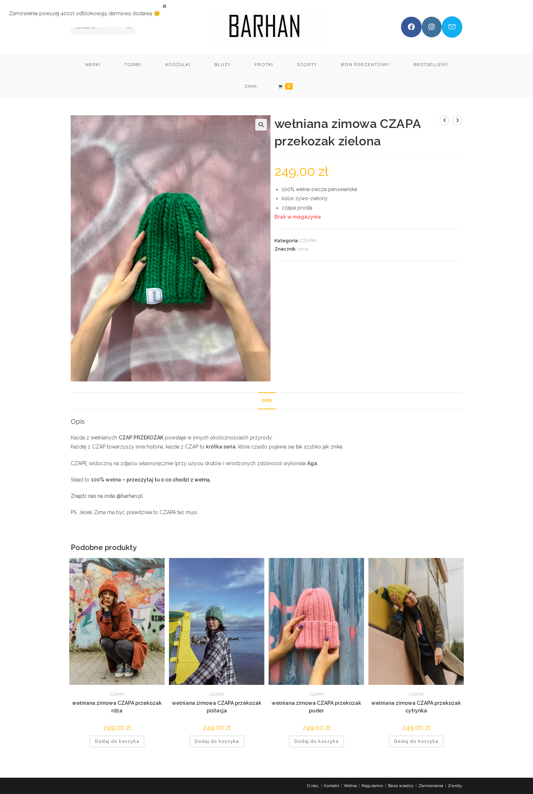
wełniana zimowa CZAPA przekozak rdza (117, 707)
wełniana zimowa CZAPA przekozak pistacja (216, 707)
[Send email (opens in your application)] (452, 27)
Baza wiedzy (401, 785)
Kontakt (331, 785)
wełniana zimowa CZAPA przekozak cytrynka (416, 707)
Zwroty (455, 785)
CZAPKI (308, 240)
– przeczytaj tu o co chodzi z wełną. (166, 480)
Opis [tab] (266, 400)
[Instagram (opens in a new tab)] (432, 27)
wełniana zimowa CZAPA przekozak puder (316, 707)
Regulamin (372, 785)
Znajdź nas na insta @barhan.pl (107, 496)
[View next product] (457, 120)
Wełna (350, 785)
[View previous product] (444, 120)
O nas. (313, 785)
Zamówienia (430, 785)
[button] (261, 125)
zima (303, 249)
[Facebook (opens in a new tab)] (411, 27)
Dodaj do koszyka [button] (117, 741)
